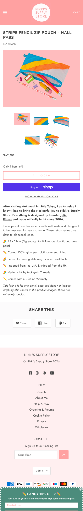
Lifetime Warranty (36, 279)
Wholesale (41, 427)
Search (41, 392)
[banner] (41, 12)
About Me (41, 398)
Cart (76, 12)
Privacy (41, 421)
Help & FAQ (41, 404)
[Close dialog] (80, 477)
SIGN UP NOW (41, 501)
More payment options (41, 196)
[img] (30, 373)
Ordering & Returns (41, 409)
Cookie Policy (41, 415)
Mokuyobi (10, 44)
